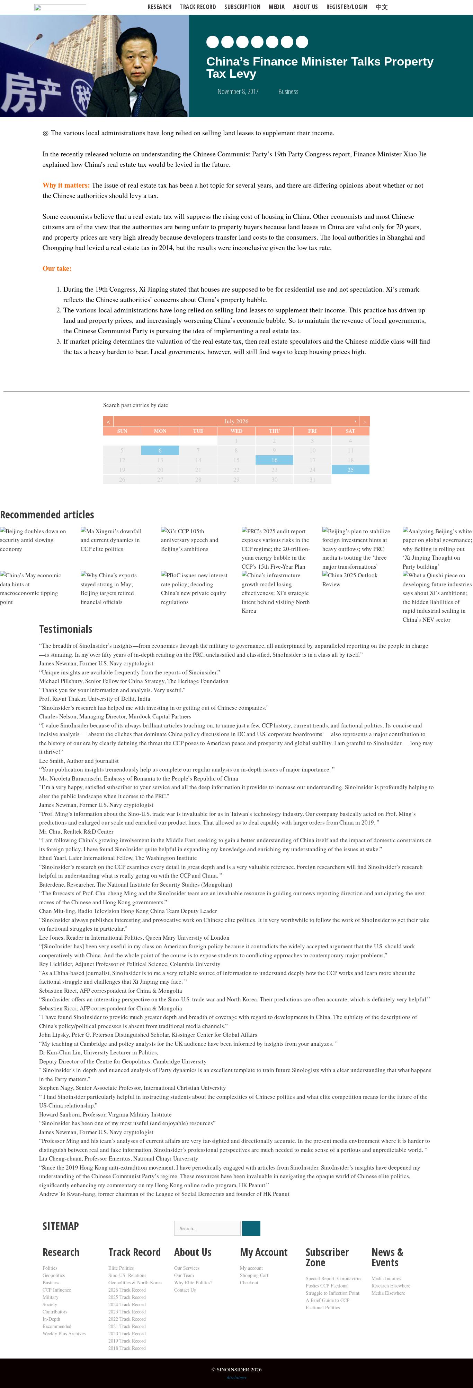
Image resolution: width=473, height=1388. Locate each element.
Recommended (57, 1326)
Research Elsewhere (391, 1285)
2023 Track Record (127, 1311)
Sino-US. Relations (127, 1275)
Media (277, 7)
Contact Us (185, 1289)
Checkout (249, 1282)
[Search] (251, 1228)
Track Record (198, 7)
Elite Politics (121, 1268)
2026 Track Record (127, 1289)
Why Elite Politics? (193, 1282)
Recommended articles (47, 514)
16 (274, 460)
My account (251, 1268)
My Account (264, 1252)
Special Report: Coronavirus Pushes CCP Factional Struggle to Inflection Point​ (333, 1285)
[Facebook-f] (333, 1229)
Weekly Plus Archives (64, 1333)
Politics (50, 1268)
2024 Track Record (127, 1304)
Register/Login (347, 7)
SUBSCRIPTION (242, 7)
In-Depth (51, 1319)
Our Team (184, 1275)
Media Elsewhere (388, 1293)
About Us (193, 1252)
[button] (212, 42)
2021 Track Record (127, 1326)
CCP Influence (57, 1289)
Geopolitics (54, 1275)
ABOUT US (305, 7)
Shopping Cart (254, 1275)
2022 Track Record (127, 1319)
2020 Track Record (127, 1333)
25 (351, 470)
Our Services (186, 1268)
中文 (382, 7)
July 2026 (236, 421)
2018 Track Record (127, 1348)
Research (159, 7)
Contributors (55, 1311)
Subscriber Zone (327, 1257)
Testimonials (65, 629)
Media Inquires (386, 1278)
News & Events (387, 1257)
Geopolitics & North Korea (135, 1282)
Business (288, 91)
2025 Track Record (127, 1297)
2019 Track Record (127, 1340)
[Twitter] (314, 1229)
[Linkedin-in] (351, 1229)
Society (50, 1304)
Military (51, 1297)
